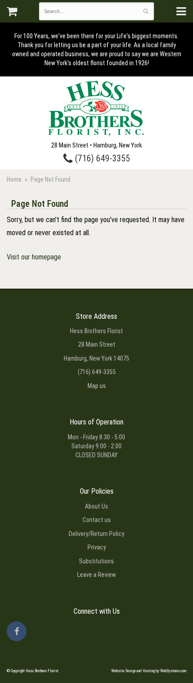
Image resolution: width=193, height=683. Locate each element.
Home (14, 179)
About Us (96, 506)
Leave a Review (96, 574)
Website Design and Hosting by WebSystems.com (148, 671)
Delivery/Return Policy (96, 533)
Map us (97, 385)
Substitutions (96, 561)
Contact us (97, 519)
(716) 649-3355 (101, 158)
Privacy (97, 547)
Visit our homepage (34, 257)
